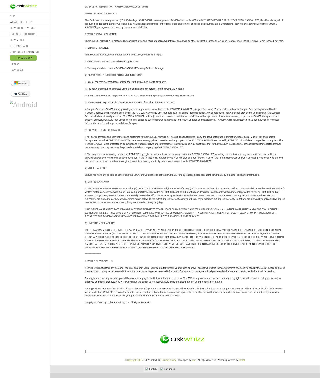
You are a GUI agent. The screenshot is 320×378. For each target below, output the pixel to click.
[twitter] (185, 351)
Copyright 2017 (135, 360)
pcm (194, 360)
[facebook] (180, 351)
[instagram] (190, 351)
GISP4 (242, 360)
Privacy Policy (169, 360)
